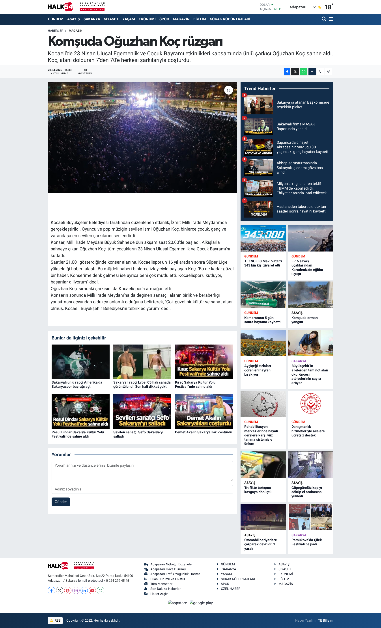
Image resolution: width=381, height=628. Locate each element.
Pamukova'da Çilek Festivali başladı (306, 542)
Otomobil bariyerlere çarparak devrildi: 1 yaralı (260, 544)
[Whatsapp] (100, 590)
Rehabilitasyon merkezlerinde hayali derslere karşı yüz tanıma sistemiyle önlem (261, 435)
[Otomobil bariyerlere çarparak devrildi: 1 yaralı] (263, 517)
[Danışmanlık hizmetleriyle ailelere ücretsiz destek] (310, 404)
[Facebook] (51, 590)
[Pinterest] (67, 590)
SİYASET (111, 19)
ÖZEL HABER (230, 589)
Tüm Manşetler (161, 584)
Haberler (55, 30)
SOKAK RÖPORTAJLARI (230, 19)
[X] (59, 590)
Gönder (61, 501)
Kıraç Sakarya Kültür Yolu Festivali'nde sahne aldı (195, 384)
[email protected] (90, 581)
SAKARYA (92, 19)
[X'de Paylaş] (295, 71)
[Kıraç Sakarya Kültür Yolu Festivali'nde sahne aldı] (204, 361)
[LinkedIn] (84, 590)
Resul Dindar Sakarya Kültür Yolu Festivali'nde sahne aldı (78, 434)
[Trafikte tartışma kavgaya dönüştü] (263, 464)
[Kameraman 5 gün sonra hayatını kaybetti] (263, 294)
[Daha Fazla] (312, 71)
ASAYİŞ (73, 19)
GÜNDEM (56, 19)
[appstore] (178, 602)
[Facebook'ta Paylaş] (287, 71)
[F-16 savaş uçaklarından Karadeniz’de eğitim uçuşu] (310, 238)
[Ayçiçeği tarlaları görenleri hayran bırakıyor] (263, 343)
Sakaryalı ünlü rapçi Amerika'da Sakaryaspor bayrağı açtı (77, 384)
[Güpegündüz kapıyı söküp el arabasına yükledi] (310, 464)
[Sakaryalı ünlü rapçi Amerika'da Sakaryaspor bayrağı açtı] (81, 361)
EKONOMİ (147, 19)
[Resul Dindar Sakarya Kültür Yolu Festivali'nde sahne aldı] (81, 411)
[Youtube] (92, 590)
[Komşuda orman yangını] (310, 294)
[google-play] (201, 602)
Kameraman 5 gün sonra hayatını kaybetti (262, 320)
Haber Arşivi (159, 594)
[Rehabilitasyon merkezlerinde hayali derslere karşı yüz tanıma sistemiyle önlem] (263, 404)
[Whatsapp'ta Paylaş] (303, 71)
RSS (57, 620)
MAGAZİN (181, 19)
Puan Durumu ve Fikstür (167, 579)
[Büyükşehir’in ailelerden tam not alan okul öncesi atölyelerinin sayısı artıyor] (310, 343)
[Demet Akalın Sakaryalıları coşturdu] (204, 411)
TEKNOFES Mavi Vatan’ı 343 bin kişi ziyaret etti (263, 263)
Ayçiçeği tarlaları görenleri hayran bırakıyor (257, 370)
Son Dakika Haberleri (165, 589)
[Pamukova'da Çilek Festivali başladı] (310, 517)
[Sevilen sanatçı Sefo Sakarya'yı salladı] (142, 411)
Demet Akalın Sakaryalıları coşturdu (203, 432)
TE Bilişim (325, 620)
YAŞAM (128, 19)
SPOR (164, 19)
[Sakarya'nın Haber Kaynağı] (76, 7)
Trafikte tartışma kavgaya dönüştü (257, 490)
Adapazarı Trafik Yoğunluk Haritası (175, 574)
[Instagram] (76, 590)
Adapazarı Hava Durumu (168, 569)
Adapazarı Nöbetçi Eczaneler (171, 564)
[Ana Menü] (330, 19)
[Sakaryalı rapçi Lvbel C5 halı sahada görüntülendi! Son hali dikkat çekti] (142, 361)
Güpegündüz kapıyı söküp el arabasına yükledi (306, 492)
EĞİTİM (199, 19)
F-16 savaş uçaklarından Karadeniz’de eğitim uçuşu (307, 267)
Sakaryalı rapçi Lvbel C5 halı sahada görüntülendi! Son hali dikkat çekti (142, 384)
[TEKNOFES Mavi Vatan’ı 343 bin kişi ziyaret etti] (263, 238)
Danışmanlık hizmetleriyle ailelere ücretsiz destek (308, 431)
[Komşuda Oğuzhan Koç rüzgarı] (142, 137)
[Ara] (324, 19)
